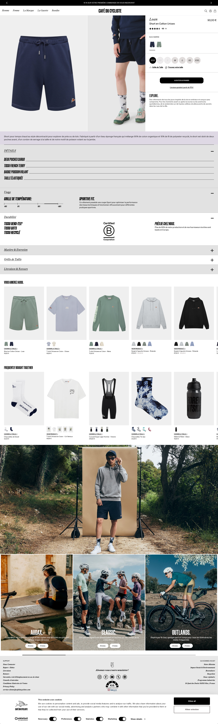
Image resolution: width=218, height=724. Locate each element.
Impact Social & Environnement (202, 668)
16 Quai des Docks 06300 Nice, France (200, 683)
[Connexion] (209, 10)
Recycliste (211, 674)
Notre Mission (209, 664)
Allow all (192, 701)
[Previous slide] (7, 3)
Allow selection (192, 709)
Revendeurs (210, 671)
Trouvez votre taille (175, 67)
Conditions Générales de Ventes (15, 683)
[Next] (212, 604)
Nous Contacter (9, 664)
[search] (205, 10)
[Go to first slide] (211, 3)
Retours (6, 674)
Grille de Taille (157, 67)
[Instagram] (99, 676)
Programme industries (206, 680)
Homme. (31, 646)
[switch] (77, 719)
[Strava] (118, 676)
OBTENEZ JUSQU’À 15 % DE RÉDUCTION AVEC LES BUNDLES (109, 3)
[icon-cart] (214, 10)
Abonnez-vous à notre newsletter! (112, 670)
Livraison (7, 671)
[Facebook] (105, 676)
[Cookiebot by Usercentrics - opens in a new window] (21, 719)
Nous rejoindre (209, 677)
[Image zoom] (43, 73)
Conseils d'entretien (10, 680)
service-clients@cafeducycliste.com (16, 690)
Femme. (43, 646)
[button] (181, 80)
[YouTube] (112, 676)
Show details (136, 719)
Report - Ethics (9, 668)
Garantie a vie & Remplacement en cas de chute (21, 677)
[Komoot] (124, 676)
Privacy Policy (8, 686)
